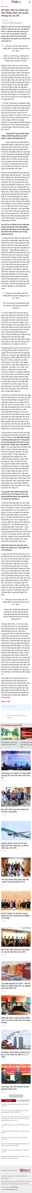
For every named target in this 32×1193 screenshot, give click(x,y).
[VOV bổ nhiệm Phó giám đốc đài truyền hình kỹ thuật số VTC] (16, 867)
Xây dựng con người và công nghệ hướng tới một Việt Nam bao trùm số (16, 775)
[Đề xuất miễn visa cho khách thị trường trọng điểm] (16, 796)
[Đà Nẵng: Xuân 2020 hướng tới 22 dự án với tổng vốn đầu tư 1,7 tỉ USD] (16, 1039)
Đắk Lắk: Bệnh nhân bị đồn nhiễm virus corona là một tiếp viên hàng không (15, 1020)
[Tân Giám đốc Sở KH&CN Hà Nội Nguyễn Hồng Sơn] (16, 1074)
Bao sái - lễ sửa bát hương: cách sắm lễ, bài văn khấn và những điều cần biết (15, 1144)
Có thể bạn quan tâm (11, 725)
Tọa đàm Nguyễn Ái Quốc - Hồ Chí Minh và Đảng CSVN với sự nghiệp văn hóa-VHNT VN (16, 986)
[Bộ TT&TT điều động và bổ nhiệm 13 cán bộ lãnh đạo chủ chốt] (16, 937)
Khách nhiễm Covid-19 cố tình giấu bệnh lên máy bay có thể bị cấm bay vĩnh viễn (14, 845)
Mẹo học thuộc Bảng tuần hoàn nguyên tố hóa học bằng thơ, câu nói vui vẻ (15, 1157)
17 (19, 1112)
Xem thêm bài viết (16, 1096)
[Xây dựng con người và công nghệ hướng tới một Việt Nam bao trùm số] (16, 760)
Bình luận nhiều (23, 1100)
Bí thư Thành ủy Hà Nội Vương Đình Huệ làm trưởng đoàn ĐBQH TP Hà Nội (15, 915)
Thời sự (6, 6)
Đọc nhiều (9, 1100)
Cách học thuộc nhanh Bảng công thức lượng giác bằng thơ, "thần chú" (14, 1111)
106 (4, 1133)
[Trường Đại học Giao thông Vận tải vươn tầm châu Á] (10, 733)
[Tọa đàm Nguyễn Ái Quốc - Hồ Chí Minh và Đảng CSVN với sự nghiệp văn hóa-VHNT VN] (16, 971)
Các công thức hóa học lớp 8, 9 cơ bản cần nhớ (15, 1131)
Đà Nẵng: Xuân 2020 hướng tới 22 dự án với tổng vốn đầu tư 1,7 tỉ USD (15, 1054)
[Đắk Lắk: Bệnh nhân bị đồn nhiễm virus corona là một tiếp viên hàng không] (16, 1005)
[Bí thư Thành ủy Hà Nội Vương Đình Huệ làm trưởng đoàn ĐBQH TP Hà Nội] (16, 900)
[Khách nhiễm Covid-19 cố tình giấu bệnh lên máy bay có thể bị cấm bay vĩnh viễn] (16, 830)
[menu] (2, 2)
